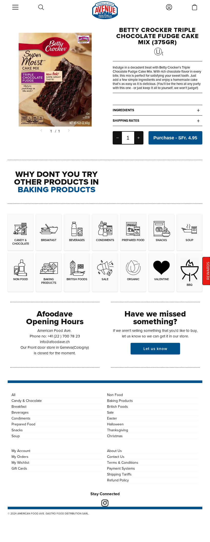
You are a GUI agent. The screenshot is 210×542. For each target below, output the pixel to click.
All (13, 394)
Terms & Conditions (122, 462)
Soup (16, 435)
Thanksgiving (117, 430)
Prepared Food (23, 424)
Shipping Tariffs (119, 474)
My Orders (20, 456)
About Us (114, 450)
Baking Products (120, 400)
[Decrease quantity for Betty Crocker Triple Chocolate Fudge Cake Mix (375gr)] (117, 138)
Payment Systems (121, 468)
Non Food (115, 394)
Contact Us (115, 456)
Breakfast (19, 406)
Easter (112, 418)
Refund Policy (118, 480)
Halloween (115, 424)
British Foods (117, 406)
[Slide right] (68, 131)
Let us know (155, 348)
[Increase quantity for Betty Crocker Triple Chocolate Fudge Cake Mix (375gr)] (138, 138)
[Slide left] (41, 131)
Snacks (17, 430)
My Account (21, 450)
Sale (110, 412)
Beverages (20, 412)
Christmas (115, 435)
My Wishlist (20, 462)
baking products (56, 189)
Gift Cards (19, 468)
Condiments (21, 418)
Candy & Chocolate (27, 400)
